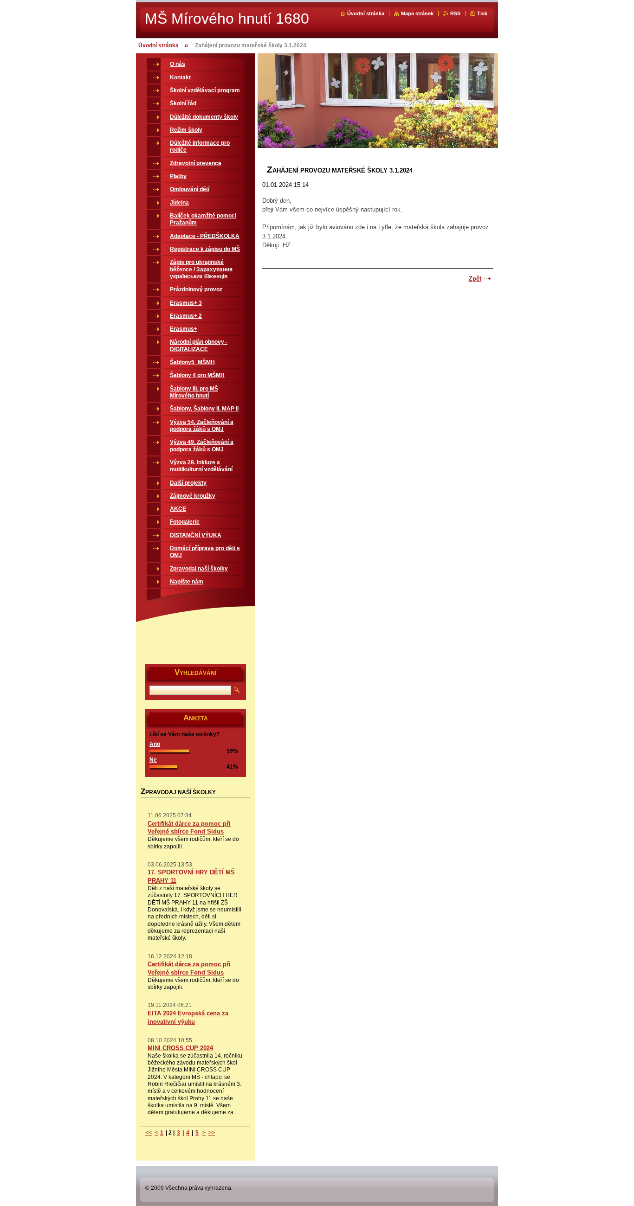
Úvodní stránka (365, 13)
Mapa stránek (417, 13)
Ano (154, 744)
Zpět (475, 278)
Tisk (482, 13)
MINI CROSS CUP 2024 (180, 1048)
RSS (455, 13)
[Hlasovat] (169, 750)
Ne (153, 760)
